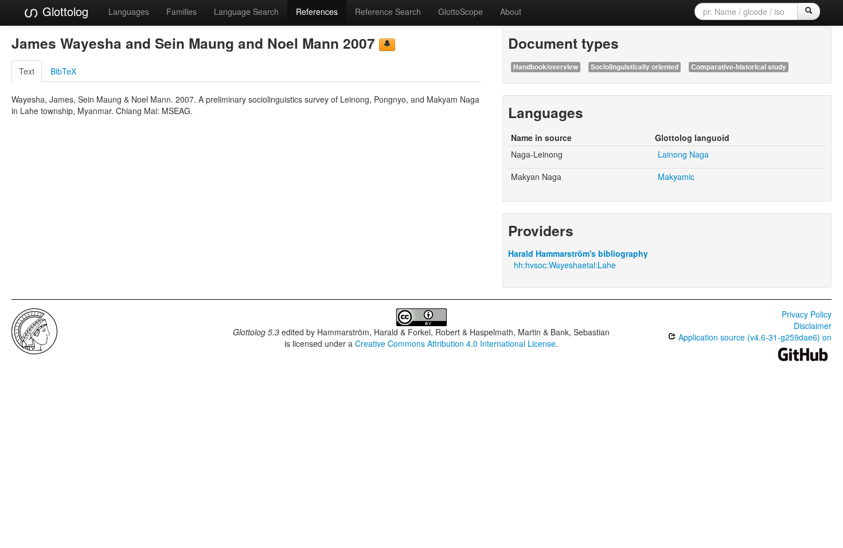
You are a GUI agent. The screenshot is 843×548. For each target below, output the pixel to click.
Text (26, 71)
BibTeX (63, 71)
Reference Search (388, 11)
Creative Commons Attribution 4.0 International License (455, 343)
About (510, 11)
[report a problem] (387, 44)
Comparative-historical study (738, 67)
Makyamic (676, 176)
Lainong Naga (683, 154)
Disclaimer (813, 325)
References (317, 11)
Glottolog (63, 11)
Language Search (246, 11)
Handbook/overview (545, 67)
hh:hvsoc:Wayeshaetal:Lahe (565, 265)
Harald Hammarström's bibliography (578, 253)
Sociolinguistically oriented (634, 67)
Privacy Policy (807, 314)
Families (181, 11)
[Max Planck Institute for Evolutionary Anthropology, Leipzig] (34, 330)
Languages (128, 11)
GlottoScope (460, 11)
